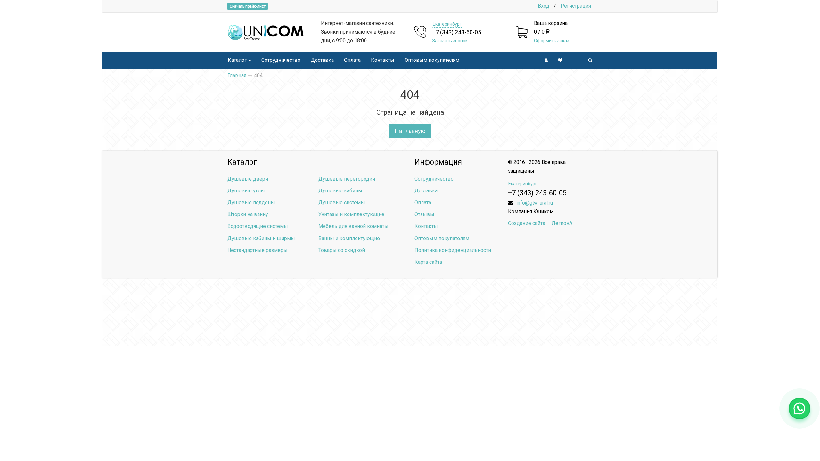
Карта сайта (428, 262)
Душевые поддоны (251, 202)
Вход (543, 6)
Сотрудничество (280, 60)
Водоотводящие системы (257, 226)
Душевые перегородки (346, 179)
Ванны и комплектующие (349, 238)
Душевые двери (247, 179)
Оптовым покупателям (432, 60)
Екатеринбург (447, 24)
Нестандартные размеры (257, 250)
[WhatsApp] (799, 408)
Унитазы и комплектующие (351, 214)
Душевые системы (341, 202)
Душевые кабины (340, 191)
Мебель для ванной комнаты (353, 226)
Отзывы (424, 214)
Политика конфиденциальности (452, 250)
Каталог (237, 60)
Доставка (322, 60)
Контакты (382, 60)
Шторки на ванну (247, 214)
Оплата (352, 60)
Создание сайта (526, 223)
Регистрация (576, 6)
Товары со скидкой (341, 250)
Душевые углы (246, 191)
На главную (410, 130)
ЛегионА (562, 223)
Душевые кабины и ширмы (261, 238)
